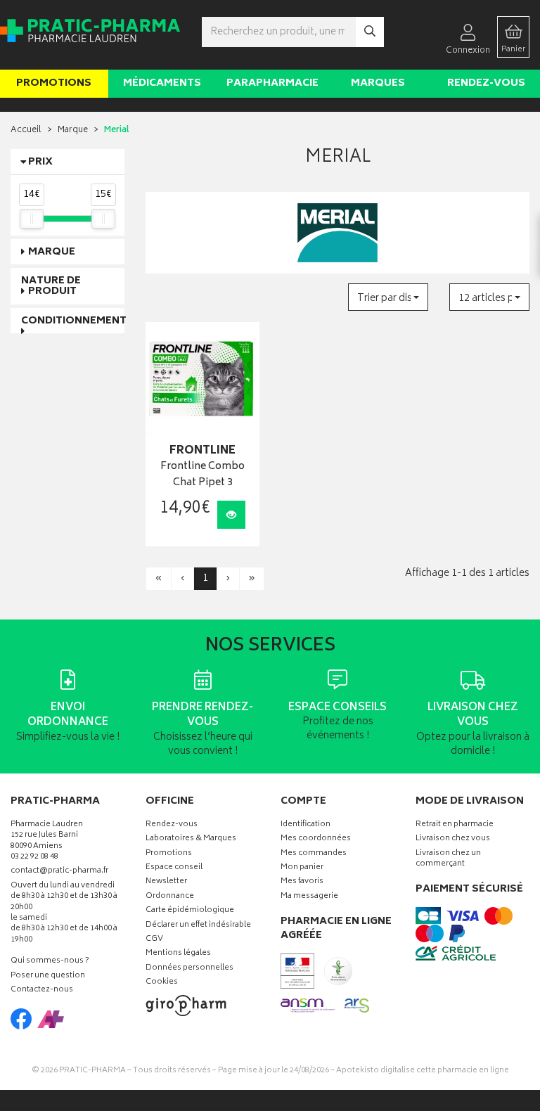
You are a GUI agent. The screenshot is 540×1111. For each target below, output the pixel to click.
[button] (388, 297)
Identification (305, 825)
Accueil (26, 130)
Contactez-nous (42, 990)
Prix (40, 162)
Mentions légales (178, 954)
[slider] (32, 219)
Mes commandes (314, 854)
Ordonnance (170, 897)
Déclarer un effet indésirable (198, 926)
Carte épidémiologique (190, 911)
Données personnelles (189, 969)
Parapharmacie (272, 83)
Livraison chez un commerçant (448, 859)
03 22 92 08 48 (34, 857)
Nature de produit (51, 286)
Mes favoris (302, 882)
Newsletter (166, 882)
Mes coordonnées (316, 839)
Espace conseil (174, 868)
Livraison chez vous (453, 839)
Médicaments (162, 83)
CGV (154, 940)
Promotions (53, 83)
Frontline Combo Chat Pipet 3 (202, 475)
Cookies (162, 983)
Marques (378, 83)
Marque (73, 130)
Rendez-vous (486, 83)
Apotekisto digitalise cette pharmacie (422, 1070)
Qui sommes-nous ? (50, 962)
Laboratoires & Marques (191, 839)
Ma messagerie (309, 897)
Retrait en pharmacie (455, 825)
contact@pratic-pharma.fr (59, 873)
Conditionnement (74, 321)
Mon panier (302, 868)
